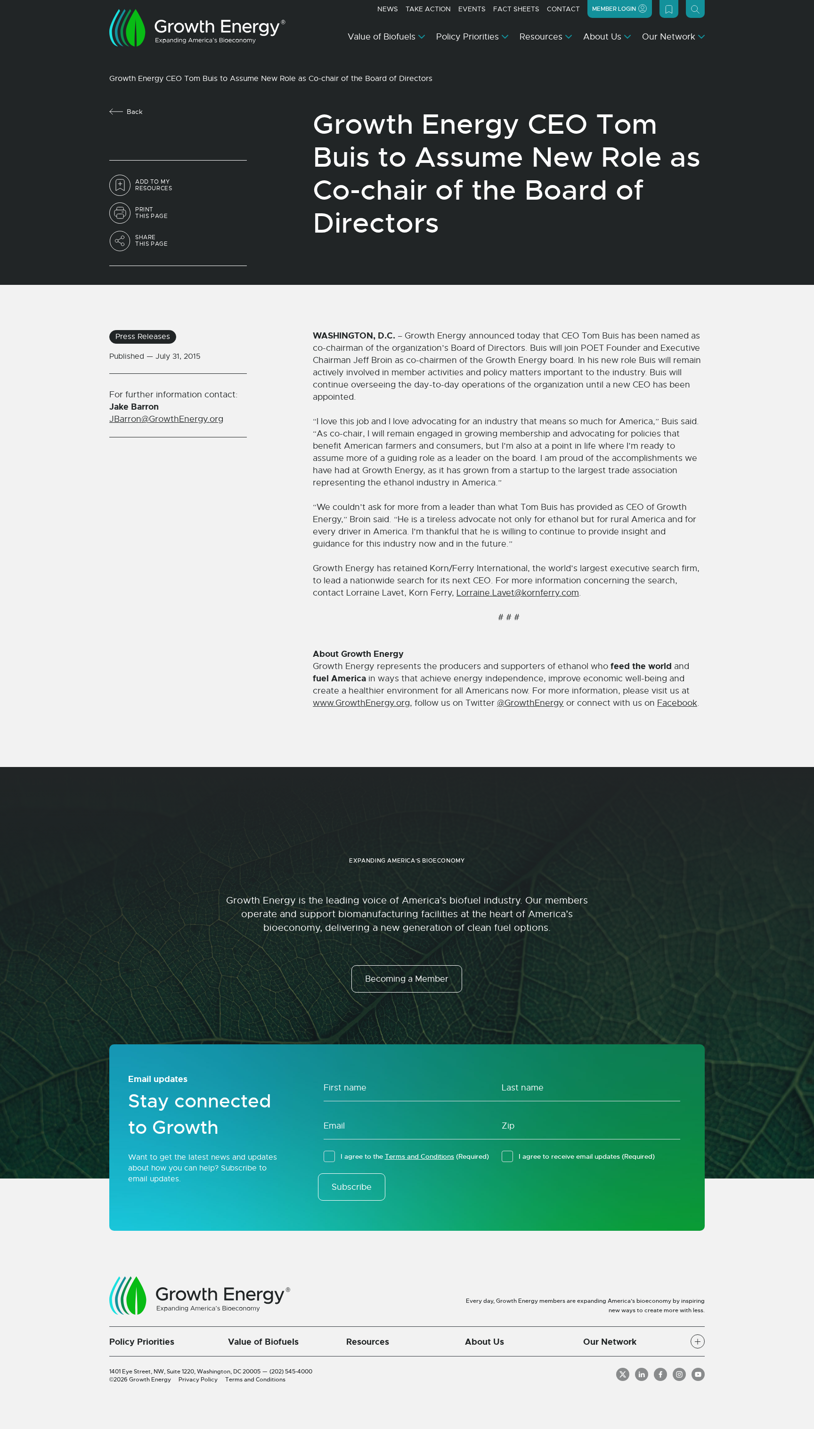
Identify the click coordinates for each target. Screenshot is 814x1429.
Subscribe (352, 1187)
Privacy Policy (198, 1379)
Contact (563, 9)
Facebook (677, 703)
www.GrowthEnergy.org (361, 703)
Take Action (428, 9)
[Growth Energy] (197, 28)
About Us (602, 37)
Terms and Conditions (419, 1156)
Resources (541, 37)
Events (472, 9)
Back (135, 111)
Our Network (668, 37)
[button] (698, 1341)
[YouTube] (698, 1374)
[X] (622, 1374)
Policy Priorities (467, 37)
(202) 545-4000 (290, 1371)
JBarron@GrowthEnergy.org (166, 419)
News (387, 9)
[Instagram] (679, 1374)
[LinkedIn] (641, 1374)
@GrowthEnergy (530, 703)
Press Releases (142, 336)
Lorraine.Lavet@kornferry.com (517, 593)
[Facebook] (660, 1374)
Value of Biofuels (381, 37)
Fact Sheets (516, 9)
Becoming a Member (406, 979)
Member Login (614, 9)
